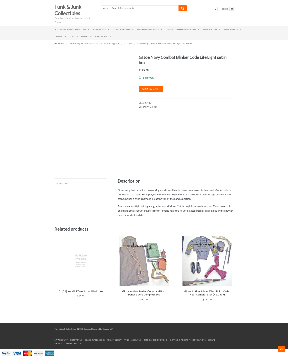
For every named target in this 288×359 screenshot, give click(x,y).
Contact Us (76, 340)
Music (59, 36)
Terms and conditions (155, 340)
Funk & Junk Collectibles (68, 10)
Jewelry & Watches (186, 29)
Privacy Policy (73, 343)
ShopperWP (107, 329)
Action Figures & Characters (70, 29)
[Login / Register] (215, 9)
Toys (72, 36)
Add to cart (151, 88)
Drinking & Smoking (148, 29)
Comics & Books (121, 29)
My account (61, 340)
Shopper (87, 329)
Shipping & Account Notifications (188, 340)
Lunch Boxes (210, 29)
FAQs (126, 340)
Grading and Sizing (95, 340)
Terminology (114, 340)
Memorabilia (231, 29)
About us (136, 340)
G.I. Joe (128, 43)
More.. (84, 36)
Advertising (99, 29)
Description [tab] (61, 183)
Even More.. (101, 36)
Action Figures (111, 43)
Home (61, 43)
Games (169, 29)
